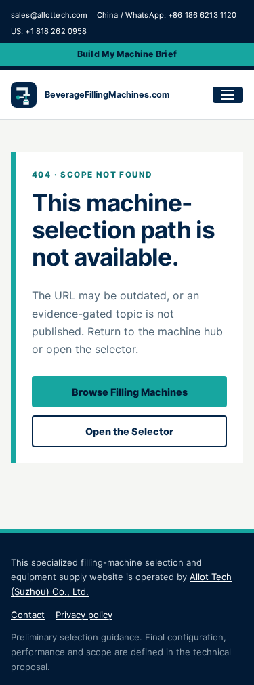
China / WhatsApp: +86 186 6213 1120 (166, 15)
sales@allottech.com (49, 15)
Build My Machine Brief (127, 54)
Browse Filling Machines (130, 392)
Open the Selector (129, 431)
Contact (28, 614)
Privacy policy (84, 614)
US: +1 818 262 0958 (49, 31)
